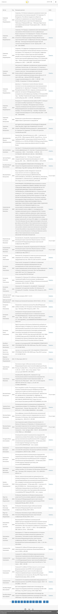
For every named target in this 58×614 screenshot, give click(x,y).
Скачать (51, 20)
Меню (55, 2)
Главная (4, 1)
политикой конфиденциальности (32, 611)
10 (36, 601)
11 (40, 601)
